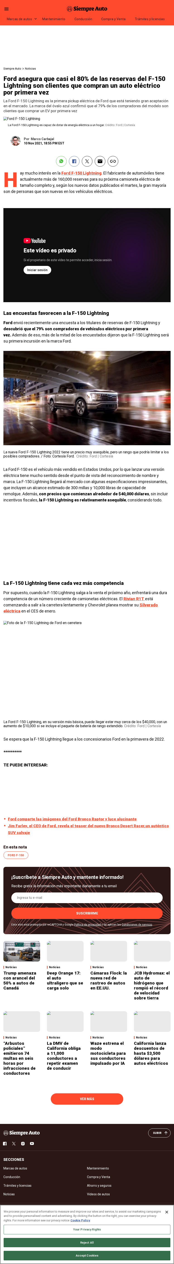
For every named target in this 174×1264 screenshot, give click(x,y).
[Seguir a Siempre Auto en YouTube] (31, 1143)
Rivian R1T (134, 598)
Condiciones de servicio (137, 924)
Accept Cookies (87, 1255)
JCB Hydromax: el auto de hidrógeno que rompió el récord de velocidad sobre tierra (152, 985)
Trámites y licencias (150, 19)
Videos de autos (98, 1194)
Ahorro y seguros (99, 1185)
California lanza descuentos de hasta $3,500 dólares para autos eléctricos (151, 1053)
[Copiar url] (113, 161)
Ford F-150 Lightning (81, 173)
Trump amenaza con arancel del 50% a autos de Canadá (19, 980)
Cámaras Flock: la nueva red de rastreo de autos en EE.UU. (108, 980)
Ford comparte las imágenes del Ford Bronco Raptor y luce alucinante (72, 819)
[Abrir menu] (6, 9)
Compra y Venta (113, 19)
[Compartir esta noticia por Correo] (100, 161)
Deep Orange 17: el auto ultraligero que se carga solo (65, 980)
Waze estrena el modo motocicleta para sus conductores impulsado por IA (108, 1053)
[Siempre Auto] (87, 9)
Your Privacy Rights (87, 1229)
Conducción (83, 19)
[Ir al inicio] (21, 1133)
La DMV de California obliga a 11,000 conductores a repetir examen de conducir (64, 1056)
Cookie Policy (80, 1220)
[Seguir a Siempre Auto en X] (13, 1143)
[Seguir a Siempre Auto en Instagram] (22, 1143)
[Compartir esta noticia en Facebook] (74, 161)
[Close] (167, 1212)
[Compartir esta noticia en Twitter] (87, 161)
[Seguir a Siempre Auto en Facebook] (4, 1143)
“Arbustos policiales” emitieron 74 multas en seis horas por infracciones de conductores (19, 1058)
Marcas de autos (19, 19)
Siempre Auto (12, 68)
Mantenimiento (53, 19)
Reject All (87, 1242)
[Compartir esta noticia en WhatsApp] (61, 161)
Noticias (30, 68)
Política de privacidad (87, 924)
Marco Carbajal (42, 139)
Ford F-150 (16, 855)
